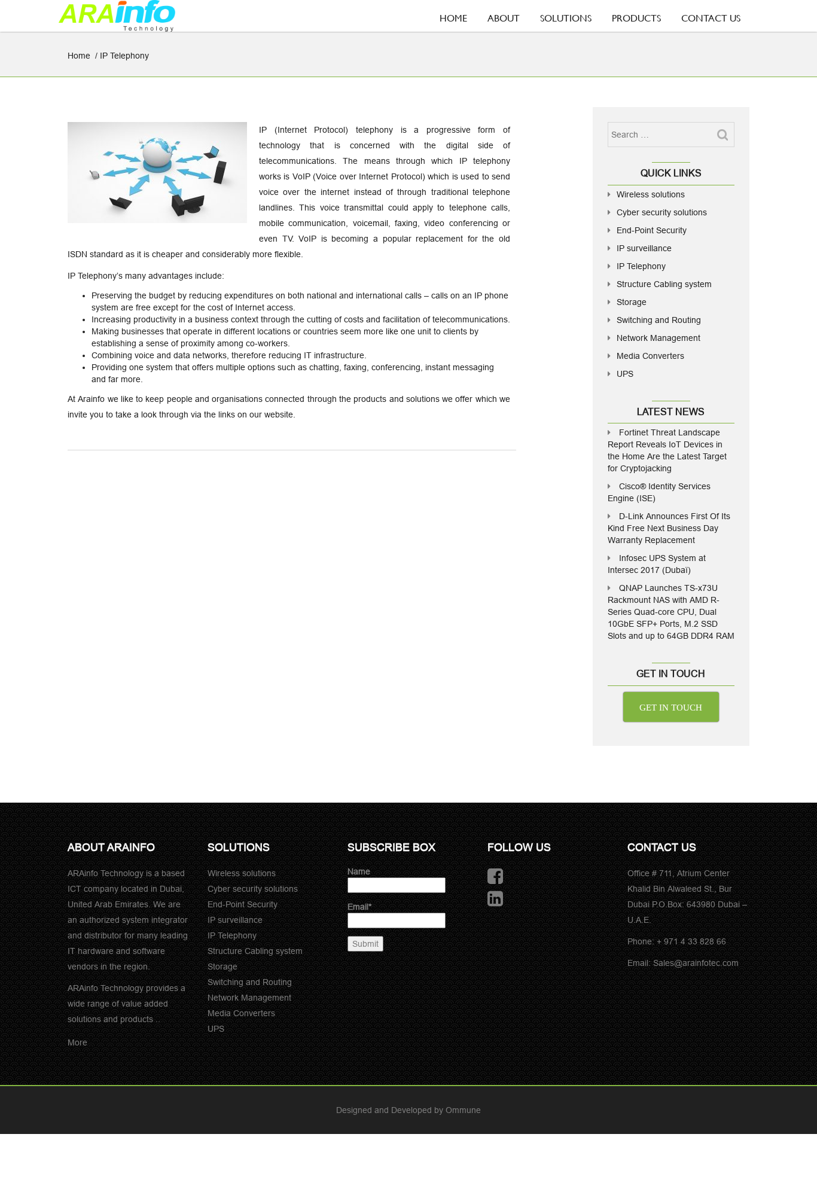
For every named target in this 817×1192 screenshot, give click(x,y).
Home (453, 18)
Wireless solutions (651, 194)
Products (636, 18)
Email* (359, 906)
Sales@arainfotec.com (696, 963)
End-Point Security (652, 230)
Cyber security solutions (662, 212)
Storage (632, 302)
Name (358, 871)
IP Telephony (641, 266)
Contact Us (710, 18)
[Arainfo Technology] (117, 16)
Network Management (658, 338)
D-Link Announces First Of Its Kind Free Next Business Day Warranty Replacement (669, 528)
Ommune (463, 1110)
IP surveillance (644, 248)
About (503, 18)
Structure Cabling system (664, 284)
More (77, 1042)
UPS (625, 374)
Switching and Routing (659, 320)
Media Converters (650, 356)
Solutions (566, 18)
